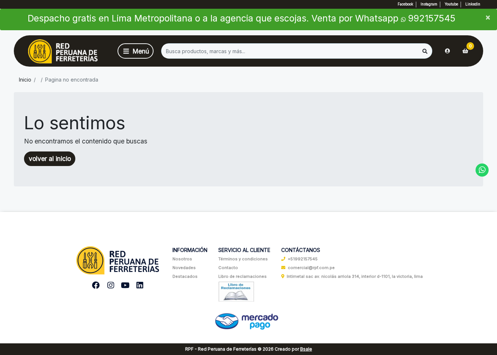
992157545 (431, 18)
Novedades (184, 267)
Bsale (306, 349)
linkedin (472, 4)
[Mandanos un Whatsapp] (482, 170)
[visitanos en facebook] (96, 285)
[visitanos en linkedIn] (140, 285)
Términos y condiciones (243, 258)
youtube (451, 4)
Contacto (228, 267)
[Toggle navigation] (136, 51)
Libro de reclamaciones (242, 276)
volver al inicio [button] (50, 158)
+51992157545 (303, 258)
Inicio (25, 79)
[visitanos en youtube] (125, 285)
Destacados (185, 276)
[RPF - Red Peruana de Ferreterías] (64, 51)
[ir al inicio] (118, 258)
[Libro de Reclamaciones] (236, 291)
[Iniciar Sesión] (447, 51)
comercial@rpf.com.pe (311, 267)
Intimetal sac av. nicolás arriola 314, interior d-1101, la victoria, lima (355, 276)
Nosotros (182, 258)
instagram (429, 4)
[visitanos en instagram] (111, 285)
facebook (405, 4)
